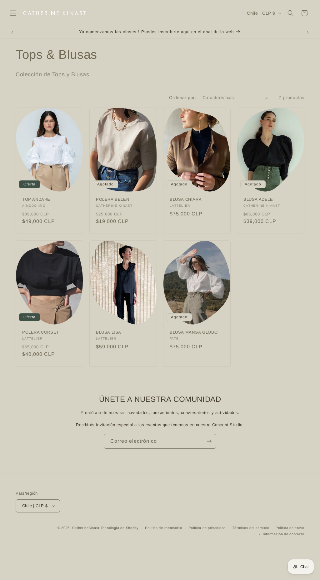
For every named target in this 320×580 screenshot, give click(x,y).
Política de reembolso (163, 528)
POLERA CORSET (40, 332)
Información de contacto (283, 534)
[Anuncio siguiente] (308, 32)
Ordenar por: (182, 97)
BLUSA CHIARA (186, 199)
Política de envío (290, 528)
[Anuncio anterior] (12, 32)
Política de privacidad (207, 528)
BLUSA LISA (108, 332)
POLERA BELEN (112, 199)
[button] (13, 13)
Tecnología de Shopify (120, 528)
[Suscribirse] (209, 441)
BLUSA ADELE (258, 199)
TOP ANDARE (36, 199)
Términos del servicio (250, 528)
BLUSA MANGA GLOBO (194, 332)
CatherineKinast (86, 528)
